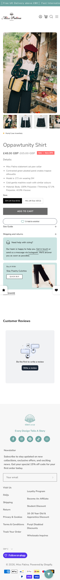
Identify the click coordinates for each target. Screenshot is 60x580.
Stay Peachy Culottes (16, 270)
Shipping (8, 502)
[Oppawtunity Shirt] (10, 122)
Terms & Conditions (13, 524)
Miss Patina (22, 564)
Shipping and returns (13, 234)
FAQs (6, 495)
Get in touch (42, 249)
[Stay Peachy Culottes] (43, 276)
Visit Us (7, 487)
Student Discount (36, 506)
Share (11, 293)
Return (6, 509)
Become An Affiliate (37, 498)
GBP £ (5, 549)
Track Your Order (12, 531)
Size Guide (8, 226)
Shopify (48, 564)
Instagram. (33, 252)
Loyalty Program (36, 491)
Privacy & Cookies (12, 517)
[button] (51, 16)
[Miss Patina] (11, 16)
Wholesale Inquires (37, 535)
